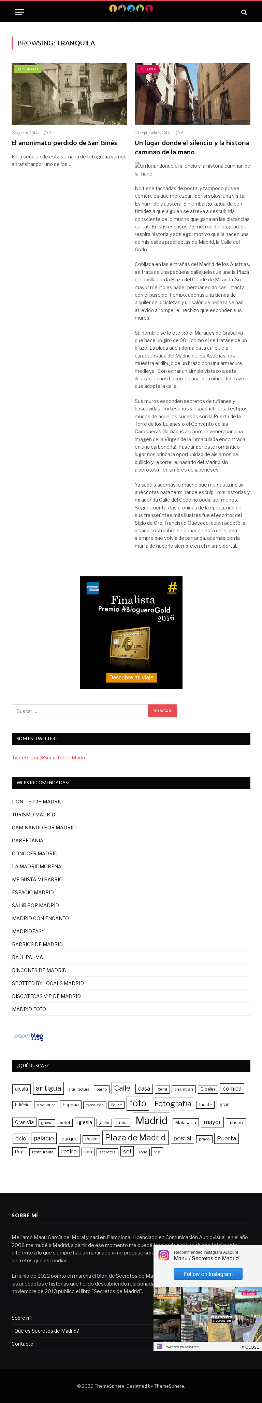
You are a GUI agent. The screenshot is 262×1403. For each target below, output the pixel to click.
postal (182, 1138)
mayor (212, 1122)
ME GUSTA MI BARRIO (37, 879)
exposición (95, 1105)
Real (20, 1151)
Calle (122, 1088)
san (88, 1151)
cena (162, 1089)
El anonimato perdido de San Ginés (64, 143)
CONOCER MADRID (35, 853)
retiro (69, 1151)
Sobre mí (22, 1318)
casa (144, 1088)
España (71, 1104)
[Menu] (19, 12)
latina (122, 1122)
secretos (107, 1152)
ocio (20, 1138)
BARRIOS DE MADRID (37, 944)
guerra (47, 1123)
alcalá (21, 1089)
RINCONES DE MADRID (39, 970)
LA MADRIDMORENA (36, 866)
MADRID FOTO (29, 1009)
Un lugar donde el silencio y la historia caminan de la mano (192, 148)
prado (204, 1139)
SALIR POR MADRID (35, 905)
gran (224, 1104)
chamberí (183, 1089)
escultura (46, 1105)
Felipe (116, 1105)
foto (137, 1103)
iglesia (84, 1122)
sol (127, 1151)
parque (69, 1138)
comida (232, 1088)
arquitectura (79, 1089)
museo (236, 1122)
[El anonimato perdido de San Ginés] (69, 94)
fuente (205, 1104)
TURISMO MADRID (33, 814)
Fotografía (27, 69)
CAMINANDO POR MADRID (44, 827)
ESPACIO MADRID (33, 892)
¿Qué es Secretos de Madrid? (45, 1331)
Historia (148, 69)
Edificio (22, 1105)
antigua (48, 1088)
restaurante (43, 1152)
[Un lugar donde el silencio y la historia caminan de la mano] (192, 94)
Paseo (91, 1139)
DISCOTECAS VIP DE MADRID (46, 996)
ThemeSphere (169, 1386)
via (157, 1151)
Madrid (151, 1120)
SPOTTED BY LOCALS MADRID (48, 983)
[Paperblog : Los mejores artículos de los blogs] (29, 1041)
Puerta (226, 1138)
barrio (102, 1089)
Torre (143, 1152)
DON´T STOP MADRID (37, 801)
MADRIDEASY (28, 931)
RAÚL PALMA (27, 957)
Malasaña (185, 1122)
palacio (44, 1138)
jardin (104, 1122)
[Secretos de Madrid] (131, 12)
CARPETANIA (27, 840)
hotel (65, 1122)
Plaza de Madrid (135, 1137)
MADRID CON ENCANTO (40, 918)
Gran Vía (24, 1122)
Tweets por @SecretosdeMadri (48, 758)
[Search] (243, 12)
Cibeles (208, 1089)
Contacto (22, 1344)
